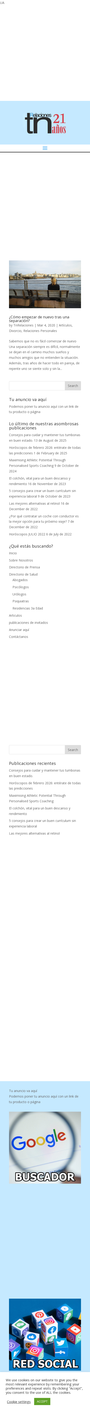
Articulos (15, 615)
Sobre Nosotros (21, 560)
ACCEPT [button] (42, 1401)
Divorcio (15, 331)
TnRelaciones (23, 325)
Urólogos (19, 594)
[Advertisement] (45, 52)
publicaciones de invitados (28, 622)
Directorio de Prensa (24, 567)
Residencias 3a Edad (27, 608)
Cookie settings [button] (19, 1402)
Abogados (20, 580)
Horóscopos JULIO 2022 (27, 534)
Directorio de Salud (23, 574)
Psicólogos (20, 587)
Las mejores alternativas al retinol (34, 503)
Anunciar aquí (19, 630)
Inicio (13, 553)
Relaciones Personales (40, 331)
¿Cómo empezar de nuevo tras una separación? (39, 318)
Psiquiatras (20, 601)
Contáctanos (18, 636)
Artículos (65, 325)
